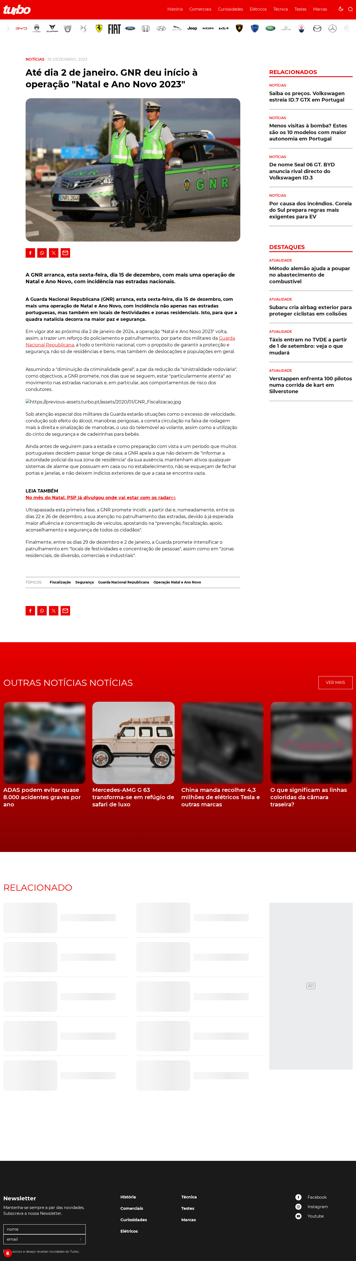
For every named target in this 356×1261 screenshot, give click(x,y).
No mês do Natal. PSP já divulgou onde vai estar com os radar (98, 497)
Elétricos (258, 9)
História (175, 9)
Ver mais (335, 682)
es (173, 497)
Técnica (280, 9)
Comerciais (200, 9)
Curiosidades (230, 9)
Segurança (84, 582)
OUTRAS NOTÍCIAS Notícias (68, 682)
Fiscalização (60, 582)
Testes (300, 9)
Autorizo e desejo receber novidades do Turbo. (44, 1251)
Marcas (320, 9)
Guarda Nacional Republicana (123, 582)
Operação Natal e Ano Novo (177, 582)
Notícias (35, 59)
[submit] (81, 1239)
